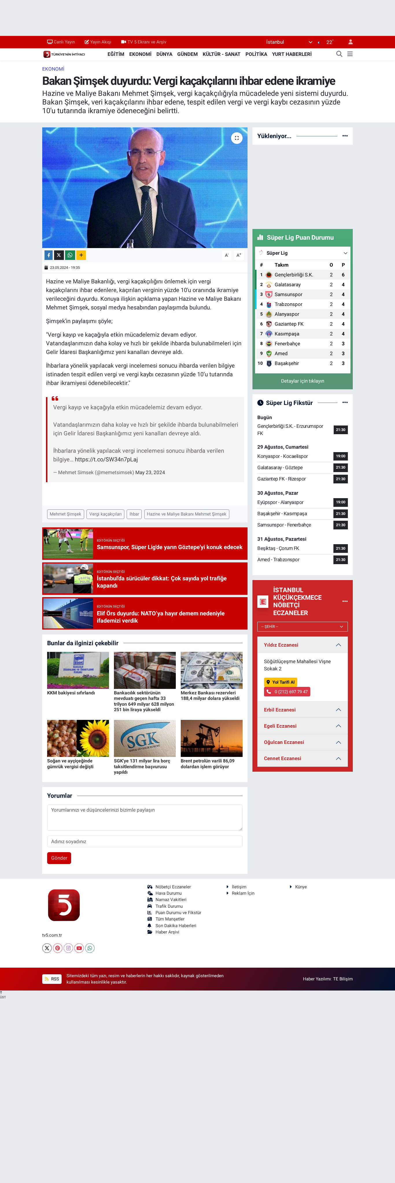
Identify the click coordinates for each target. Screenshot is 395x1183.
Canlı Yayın (64, 42)
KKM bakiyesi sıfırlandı (71, 693)
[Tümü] (345, 136)
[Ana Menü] (350, 54)
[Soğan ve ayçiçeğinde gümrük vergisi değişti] (78, 738)
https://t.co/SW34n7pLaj (106, 459)
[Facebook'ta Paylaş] (49, 255)
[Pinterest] (57, 948)
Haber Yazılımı (317, 979)
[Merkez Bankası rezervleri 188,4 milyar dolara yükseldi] (212, 670)
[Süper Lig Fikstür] (345, 403)
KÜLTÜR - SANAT (222, 54)
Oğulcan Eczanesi (284, 742)
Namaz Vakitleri (171, 899)
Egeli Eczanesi (280, 726)
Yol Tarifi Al (283, 682)
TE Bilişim (343, 979)
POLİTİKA (256, 54)
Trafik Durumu (169, 906)
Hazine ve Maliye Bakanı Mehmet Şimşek (186, 514)
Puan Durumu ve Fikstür (178, 912)
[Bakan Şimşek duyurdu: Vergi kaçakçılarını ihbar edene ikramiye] (145, 187)
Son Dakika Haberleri (176, 925)
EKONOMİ (140, 54)
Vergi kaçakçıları (105, 514)
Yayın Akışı (100, 42)
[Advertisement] (302, 186)
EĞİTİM (116, 54)
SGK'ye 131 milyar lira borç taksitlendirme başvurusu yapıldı (142, 766)
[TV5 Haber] (64, 54)
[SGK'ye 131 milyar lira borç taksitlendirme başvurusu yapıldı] (145, 738)
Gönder (59, 858)
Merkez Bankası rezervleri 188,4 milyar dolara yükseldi (210, 695)
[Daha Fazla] (81, 255)
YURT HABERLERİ (292, 54)
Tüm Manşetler (170, 919)
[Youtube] (79, 948)
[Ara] (339, 54)
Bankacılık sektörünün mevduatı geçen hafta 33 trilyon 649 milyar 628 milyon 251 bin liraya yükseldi (144, 701)
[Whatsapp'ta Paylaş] (70, 255)
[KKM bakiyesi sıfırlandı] (78, 670)
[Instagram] (68, 948)
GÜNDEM (187, 54)
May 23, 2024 (150, 472)
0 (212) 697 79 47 (291, 691)
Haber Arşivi (167, 932)
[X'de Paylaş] (59, 255)
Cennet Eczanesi (282, 758)
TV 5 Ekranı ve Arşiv (147, 42)
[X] (47, 948)
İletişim (239, 886)
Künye (301, 886)
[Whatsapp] (90, 948)
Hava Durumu (169, 893)
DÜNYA (164, 54)
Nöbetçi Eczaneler (173, 886)
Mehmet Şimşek (65, 514)
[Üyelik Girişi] (348, 42)
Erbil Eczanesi (280, 710)
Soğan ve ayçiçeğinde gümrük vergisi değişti (70, 763)
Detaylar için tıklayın (302, 381)
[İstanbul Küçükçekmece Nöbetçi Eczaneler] (345, 601)
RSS (54, 979)
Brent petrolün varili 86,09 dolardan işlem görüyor (208, 763)
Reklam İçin (243, 893)
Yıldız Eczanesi (281, 645)
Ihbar (134, 514)
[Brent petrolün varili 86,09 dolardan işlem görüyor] (212, 738)
